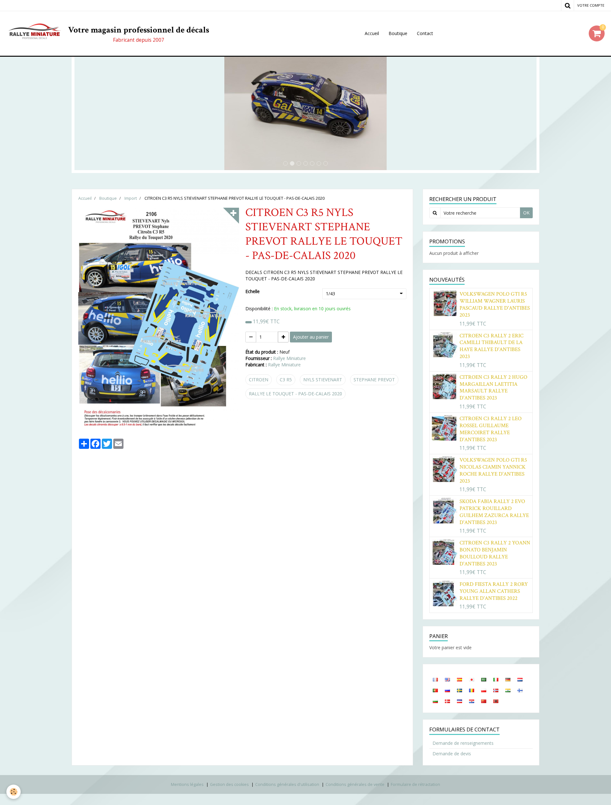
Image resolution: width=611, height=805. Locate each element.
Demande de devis (451, 754)
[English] (447, 679)
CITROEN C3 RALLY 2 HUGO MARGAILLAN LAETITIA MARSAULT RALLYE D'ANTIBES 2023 (493, 388)
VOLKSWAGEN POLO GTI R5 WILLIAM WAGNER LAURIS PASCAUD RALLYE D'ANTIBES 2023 (495, 305)
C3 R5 (286, 380)
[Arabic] (484, 679)
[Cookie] (13, 792)
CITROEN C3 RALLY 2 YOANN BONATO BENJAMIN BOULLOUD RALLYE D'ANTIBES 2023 (495, 553)
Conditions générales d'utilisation (287, 784)
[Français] (435, 679)
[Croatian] (472, 700)
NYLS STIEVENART (322, 380)
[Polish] (484, 690)
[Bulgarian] (435, 700)
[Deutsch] (508, 679)
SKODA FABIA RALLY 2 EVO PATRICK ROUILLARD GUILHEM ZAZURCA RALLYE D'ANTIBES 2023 (494, 512)
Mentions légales (187, 784)
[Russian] (447, 690)
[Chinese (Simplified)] (484, 700)
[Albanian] (496, 700)
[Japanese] (472, 679)
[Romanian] (472, 690)
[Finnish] (520, 690)
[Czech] (459, 700)
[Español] (459, 679)
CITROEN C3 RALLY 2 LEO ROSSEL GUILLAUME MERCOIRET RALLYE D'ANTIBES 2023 (491, 429)
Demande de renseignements (463, 743)
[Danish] (447, 700)
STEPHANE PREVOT (374, 380)
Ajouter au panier (311, 337)
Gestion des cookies (229, 784)
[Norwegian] (496, 690)
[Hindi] (508, 690)
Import (130, 198)
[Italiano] (496, 679)
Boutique (398, 33)
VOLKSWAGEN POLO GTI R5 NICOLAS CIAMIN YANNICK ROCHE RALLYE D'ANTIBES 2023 (493, 470)
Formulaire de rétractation (415, 784)
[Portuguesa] (435, 690)
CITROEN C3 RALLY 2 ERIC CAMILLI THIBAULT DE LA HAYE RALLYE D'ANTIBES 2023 (491, 346)
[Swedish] (459, 690)
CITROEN (258, 380)
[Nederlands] (520, 679)
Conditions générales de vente (355, 784)
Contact (425, 33)
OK (526, 213)
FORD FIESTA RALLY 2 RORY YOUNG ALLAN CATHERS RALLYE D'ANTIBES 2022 (494, 591)
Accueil (372, 33)
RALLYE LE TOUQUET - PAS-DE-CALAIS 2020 (295, 394)
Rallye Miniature (289, 358)
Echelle (252, 291)
